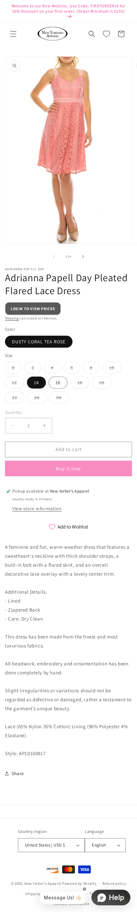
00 (62, 398)
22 (18, 398)
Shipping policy (39, 893)
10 (115, 369)
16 (58, 383)
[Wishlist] (106, 34)
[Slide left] (54, 256)
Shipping (12, 318)
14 (36, 383)
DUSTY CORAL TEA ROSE (39, 342)
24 (40, 398)
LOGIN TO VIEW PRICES (33, 308)
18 (83, 384)
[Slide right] (83, 256)
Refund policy (114, 883)
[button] (13, 34)
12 (18, 384)
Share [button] (18, 773)
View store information (37, 509)
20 (105, 384)
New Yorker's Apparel (42, 883)
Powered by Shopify (79, 883)
